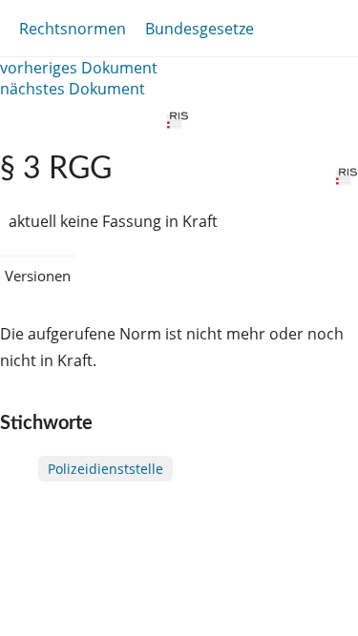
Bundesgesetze (199, 28)
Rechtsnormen (72, 28)
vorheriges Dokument (79, 67)
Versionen (38, 275)
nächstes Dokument (72, 88)
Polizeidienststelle (105, 469)
